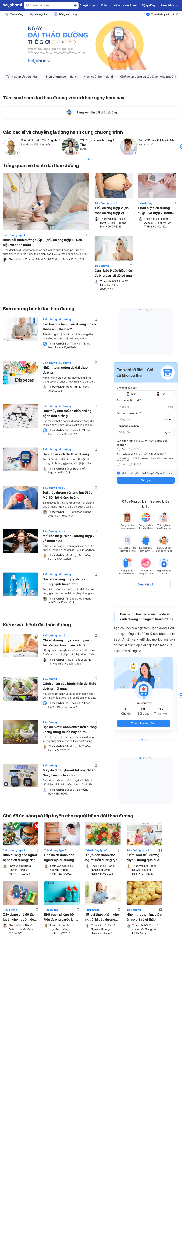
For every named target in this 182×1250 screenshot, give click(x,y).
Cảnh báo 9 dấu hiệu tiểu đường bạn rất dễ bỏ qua (113, 273)
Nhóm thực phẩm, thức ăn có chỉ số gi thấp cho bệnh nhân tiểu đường (144, 917)
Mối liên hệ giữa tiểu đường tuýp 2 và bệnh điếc (69, 538)
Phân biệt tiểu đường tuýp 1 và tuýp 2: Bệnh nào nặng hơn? (155, 210)
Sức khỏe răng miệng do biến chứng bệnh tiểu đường (65, 581)
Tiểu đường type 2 (106, 203)
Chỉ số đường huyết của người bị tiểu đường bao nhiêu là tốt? (67, 642)
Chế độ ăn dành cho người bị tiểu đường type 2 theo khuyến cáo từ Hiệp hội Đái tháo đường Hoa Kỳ (59, 858)
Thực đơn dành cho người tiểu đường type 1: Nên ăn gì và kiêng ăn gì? (103, 858)
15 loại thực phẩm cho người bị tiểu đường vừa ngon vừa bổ (102, 917)
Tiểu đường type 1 (14, 235)
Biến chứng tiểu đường (57, 319)
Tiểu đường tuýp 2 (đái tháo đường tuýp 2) (112, 210)
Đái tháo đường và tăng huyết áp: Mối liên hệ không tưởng (68, 495)
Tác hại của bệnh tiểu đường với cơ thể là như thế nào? (69, 326)
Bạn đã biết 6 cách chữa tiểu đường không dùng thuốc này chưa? (70, 729)
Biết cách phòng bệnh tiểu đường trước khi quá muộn (60, 917)
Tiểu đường (145, 203)
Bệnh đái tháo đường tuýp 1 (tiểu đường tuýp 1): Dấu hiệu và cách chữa (42, 242)
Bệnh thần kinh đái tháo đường (66, 454)
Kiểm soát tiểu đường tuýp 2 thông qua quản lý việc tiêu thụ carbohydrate (144, 858)
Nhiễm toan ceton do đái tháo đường (65, 370)
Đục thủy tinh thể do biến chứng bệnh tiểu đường (67, 413)
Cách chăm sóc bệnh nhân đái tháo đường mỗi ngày (69, 686)
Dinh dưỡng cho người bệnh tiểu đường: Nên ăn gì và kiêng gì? (20, 858)
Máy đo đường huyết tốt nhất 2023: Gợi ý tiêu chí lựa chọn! (69, 772)
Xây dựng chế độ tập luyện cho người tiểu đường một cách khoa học (19, 917)
